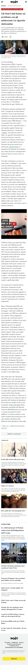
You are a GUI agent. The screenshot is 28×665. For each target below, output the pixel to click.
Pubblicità (15, 642)
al (15, 405)
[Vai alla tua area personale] (26, 2)
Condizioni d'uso (14, 646)
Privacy (21, 642)
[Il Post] (14, 1)
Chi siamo (7, 642)
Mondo (3, 5)
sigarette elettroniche (17, 426)
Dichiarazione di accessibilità (14, 647)
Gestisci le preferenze (14, 644)
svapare (4, 132)
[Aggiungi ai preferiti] (10, 36)
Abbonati (14, 659)
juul (7, 426)
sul (14, 147)
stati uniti (4, 428)
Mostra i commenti (14, 434)
